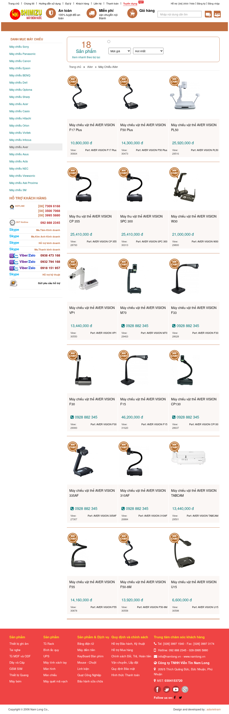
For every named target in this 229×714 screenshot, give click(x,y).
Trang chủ (13, 3)
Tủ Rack (48, 643)
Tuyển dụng (130, 3)
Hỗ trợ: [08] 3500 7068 (183, 3)
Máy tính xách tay (55, 662)
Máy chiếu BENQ (19, 75)
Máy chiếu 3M (17, 190)
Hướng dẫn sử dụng (50, 3)
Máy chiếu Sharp (19, 97)
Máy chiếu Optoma (20, 89)
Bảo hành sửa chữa (90, 681)
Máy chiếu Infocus (20, 140)
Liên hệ (98, 3)
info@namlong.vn (169, 656)
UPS (46, 656)
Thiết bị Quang (18, 675)
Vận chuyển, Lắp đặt (124, 662)
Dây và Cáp (17, 662)
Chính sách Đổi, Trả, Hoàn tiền (131, 656)
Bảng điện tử (85, 643)
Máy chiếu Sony (19, 46)
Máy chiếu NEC (18, 168)
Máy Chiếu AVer (108, 67)
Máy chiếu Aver (18, 147)
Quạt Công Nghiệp (89, 675)
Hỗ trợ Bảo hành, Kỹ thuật (128, 643)
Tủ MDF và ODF (20, 656)
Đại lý (68, 3)
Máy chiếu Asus (19, 154)
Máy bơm (15, 681)
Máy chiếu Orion (19, 125)
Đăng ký (201, 3)
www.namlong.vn (194, 656)
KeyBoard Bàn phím (90, 656)
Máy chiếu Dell (18, 82)
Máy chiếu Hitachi (20, 118)
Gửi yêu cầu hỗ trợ (49, 283)
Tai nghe (14, 650)
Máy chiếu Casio (19, 111)
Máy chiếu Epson (19, 68)
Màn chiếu (50, 675)
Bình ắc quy (51, 650)
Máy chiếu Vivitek (20, 132)
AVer (90, 67)
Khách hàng (82, 3)
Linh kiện (83, 669)
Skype (14, 229)
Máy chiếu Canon (20, 61)
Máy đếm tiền (86, 650)
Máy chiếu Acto (18, 161)
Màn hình (49, 669)
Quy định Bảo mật (123, 669)
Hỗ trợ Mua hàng (122, 650)
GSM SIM (15, 669)
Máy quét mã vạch (55, 681)
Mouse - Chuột (86, 662)
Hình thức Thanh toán (125, 675)
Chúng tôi (29, 3)
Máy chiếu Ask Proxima (23, 183)
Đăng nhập (214, 3)
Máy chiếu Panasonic (22, 54)
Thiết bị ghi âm (19, 643)
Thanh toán (112, 3)
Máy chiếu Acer (18, 104)
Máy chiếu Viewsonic (22, 175)
